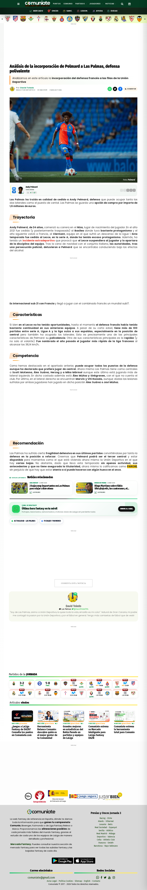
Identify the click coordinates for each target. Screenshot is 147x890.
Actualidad (24, 521)
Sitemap (78, 881)
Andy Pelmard (32, 187)
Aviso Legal (52, 881)
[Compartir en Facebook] (120, 89)
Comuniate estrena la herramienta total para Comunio (124, 729)
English (87, 881)
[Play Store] (63, 860)
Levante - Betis (105, 824)
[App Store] (84, 860)
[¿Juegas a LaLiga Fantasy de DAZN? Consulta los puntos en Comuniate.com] (22, 716)
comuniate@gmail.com (41, 877)
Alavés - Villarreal (106, 821)
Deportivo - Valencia (106, 836)
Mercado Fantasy (20, 844)
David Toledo (27, 88)
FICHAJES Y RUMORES (52, 521)
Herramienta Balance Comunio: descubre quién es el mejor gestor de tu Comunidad (47, 732)
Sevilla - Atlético (106, 830)
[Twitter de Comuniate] (105, 877)
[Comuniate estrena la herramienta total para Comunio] (124, 716)
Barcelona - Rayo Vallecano (106, 846)
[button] (130, 89)
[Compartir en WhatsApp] (110, 89)
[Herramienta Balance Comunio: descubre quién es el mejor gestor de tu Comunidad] (48, 716)
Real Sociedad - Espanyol (106, 827)
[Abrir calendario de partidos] (129, 3)
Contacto (96, 881)
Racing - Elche (106, 818)
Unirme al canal (126, 509)
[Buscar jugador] (122, 3)
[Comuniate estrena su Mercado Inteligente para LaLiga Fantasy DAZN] (99, 716)
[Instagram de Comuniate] (114, 877)
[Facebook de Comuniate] (101, 877)
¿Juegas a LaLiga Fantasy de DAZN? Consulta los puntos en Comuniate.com (22, 731)
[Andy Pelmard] (20, 190)
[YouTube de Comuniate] (110, 877)
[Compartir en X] (115, 89)
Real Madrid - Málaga (105, 833)
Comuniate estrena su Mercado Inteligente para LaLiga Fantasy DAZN (98, 732)
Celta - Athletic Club (106, 839)
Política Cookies (66, 881)
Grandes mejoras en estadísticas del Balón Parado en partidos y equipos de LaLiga (73, 732)
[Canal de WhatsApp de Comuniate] (98, 877)
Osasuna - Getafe (105, 842)
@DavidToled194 (81, 609)
